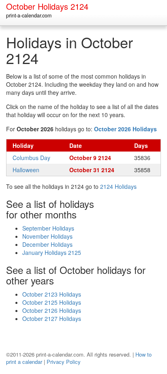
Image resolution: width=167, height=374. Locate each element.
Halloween (26, 170)
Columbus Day (31, 158)
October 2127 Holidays (51, 318)
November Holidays (47, 236)
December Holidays (47, 244)
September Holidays (48, 228)
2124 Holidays (118, 186)
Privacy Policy (64, 361)
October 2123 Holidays (51, 294)
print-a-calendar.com (28, 15)
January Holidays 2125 (51, 252)
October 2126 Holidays (51, 310)
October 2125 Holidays (51, 302)
